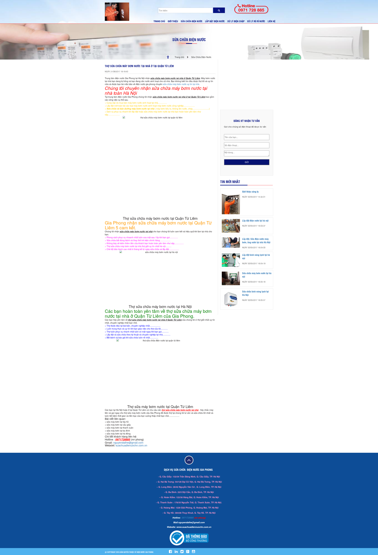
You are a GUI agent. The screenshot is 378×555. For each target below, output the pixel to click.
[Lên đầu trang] (189, 460)
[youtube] (194, 552)
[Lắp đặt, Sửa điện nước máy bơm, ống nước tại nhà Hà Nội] (231, 242)
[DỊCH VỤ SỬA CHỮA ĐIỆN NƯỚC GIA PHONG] (117, 11)
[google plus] (189, 552)
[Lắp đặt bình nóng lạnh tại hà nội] (231, 259)
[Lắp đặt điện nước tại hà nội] (231, 225)
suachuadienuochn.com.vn (131, 445)
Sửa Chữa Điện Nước (189, 39)
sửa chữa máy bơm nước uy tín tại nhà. (181, 84)
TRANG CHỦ (159, 21)
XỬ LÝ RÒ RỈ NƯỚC (256, 21)
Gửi (247, 162)
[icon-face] (171, 552)
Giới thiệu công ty (250, 191)
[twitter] (183, 552)
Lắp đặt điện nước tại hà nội (255, 220)
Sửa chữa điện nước (191, 21)
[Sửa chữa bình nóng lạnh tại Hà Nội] (231, 298)
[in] (177, 552)
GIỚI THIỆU (173, 21)
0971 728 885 (251, 10)
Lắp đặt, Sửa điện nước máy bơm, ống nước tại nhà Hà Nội (256, 240)
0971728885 (188, 517)
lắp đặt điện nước (215, 21)
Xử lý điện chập (236, 21)
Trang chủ (179, 57)
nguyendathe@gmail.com (128, 442)
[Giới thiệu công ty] (231, 201)
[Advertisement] (246, 84)
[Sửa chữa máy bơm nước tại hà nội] (231, 278)
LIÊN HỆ (271, 21)
